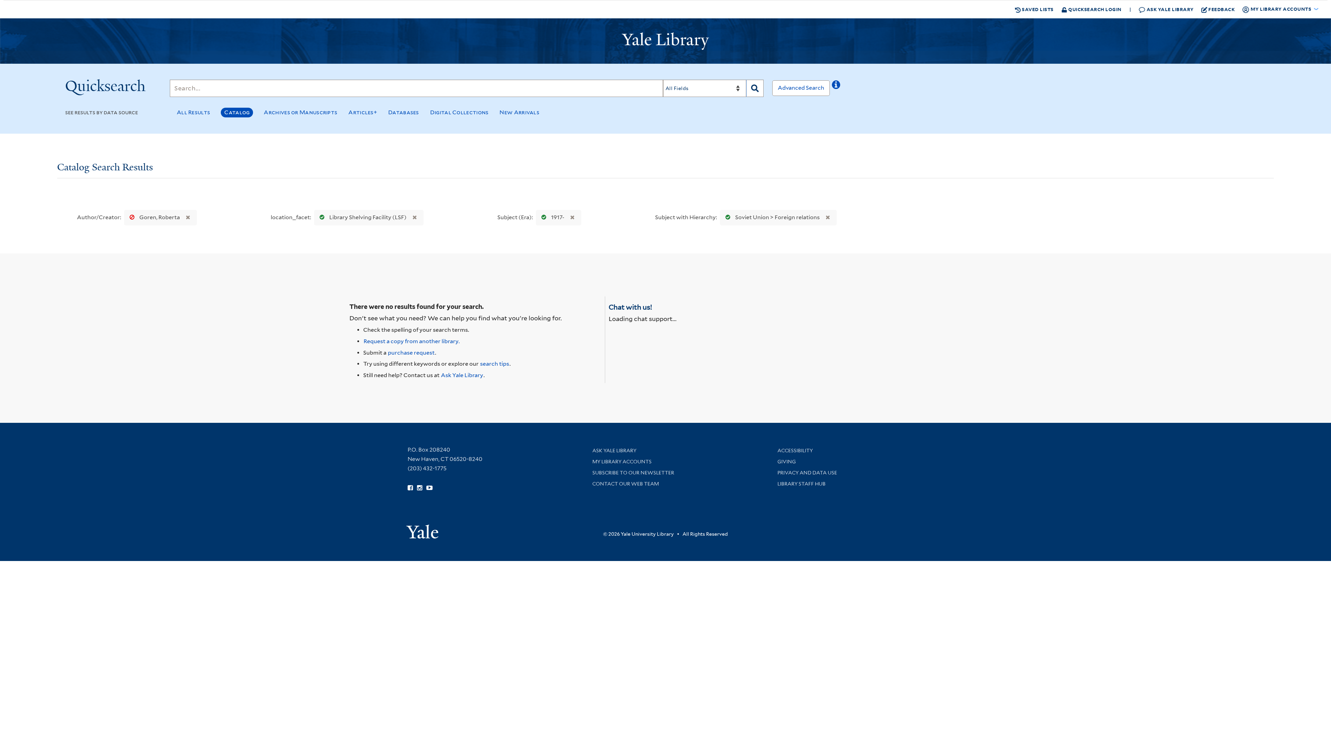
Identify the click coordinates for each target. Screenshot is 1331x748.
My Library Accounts (622, 461)
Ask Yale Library (1169, 9)
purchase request (411, 352)
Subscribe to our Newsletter (633, 472)
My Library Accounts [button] (1281, 9)
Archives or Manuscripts (300, 112)
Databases (403, 112)
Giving (786, 461)
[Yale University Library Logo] (665, 41)
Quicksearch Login (1094, 9)
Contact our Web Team (625, 484)
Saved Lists (1037, 9)
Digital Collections (459, 112)
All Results (193, 112)
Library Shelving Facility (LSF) (368, 217)
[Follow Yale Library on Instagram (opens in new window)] (419, 488)
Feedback (1221, 9)
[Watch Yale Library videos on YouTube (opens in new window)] (429, 488)
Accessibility (795, 450)
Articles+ (362, 112)
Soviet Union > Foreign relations (777, 217)
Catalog (237, 112)
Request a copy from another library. (412, 341)
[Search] (755, 88)
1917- (557, 217)
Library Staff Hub (801, 484)
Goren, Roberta (159, 217)
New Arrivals (519, 112)
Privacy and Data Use (807, 472)
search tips (494, 363)
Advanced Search (801, 87)
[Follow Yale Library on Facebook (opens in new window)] (410, 488)
